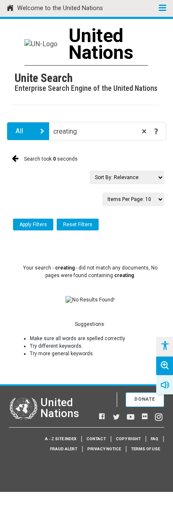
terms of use (145, 449)
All (19, 131)
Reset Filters (77, 224)
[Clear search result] (144, 131)
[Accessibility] (164, 346)
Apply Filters (33, 224)
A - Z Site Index (60, 438)
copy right (128, 438)
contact (96, 438)
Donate (144, 399)
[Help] (156, 131)
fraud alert (63, 449)
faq (154, 438)
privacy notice (104, 449)
